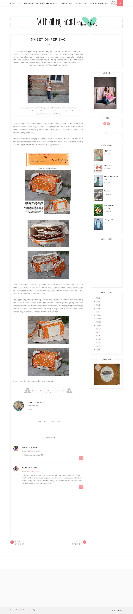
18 (97, 305)
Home (12, 3)
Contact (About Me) (99, 3)
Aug (97, 339)
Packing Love (108, 220)
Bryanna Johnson (30, 447)
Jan (97, 346)
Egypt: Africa (108, 151)
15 (97, 315)
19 (97, 302)
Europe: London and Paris (111, 178)
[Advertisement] (66, 587)
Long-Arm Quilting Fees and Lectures (40, 3)
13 (97, 322)
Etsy (20, 3)
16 (97, 312)
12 (97, 326)
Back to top (116, 610)
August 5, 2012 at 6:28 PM (30, 471)
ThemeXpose (27, 610)
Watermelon (108, 165)
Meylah (42, 145)
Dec (97, 329)
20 (97, 298)
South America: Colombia (109, 206)
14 (97, 319)
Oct (97, 336)
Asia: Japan (107, 191)
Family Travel (66, 3)
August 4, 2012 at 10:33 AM (30, 451)
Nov (97, 332)
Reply (81, 458)
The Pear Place (81, 3)
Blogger (116, 5)
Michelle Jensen (36, 402)
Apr (97, 343)
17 (97, 308)
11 (97, 350)
